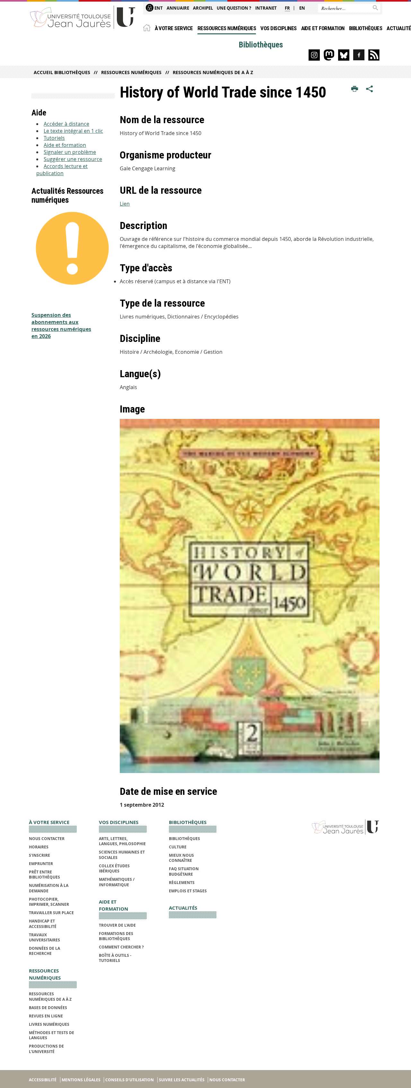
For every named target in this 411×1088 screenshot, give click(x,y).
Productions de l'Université (46, 1048)
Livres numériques (49, 1024)
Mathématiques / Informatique (117, 882)
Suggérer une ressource (73, 159)
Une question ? (234, 8)
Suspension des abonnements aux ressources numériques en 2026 (61, 325)
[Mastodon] (329, 55)
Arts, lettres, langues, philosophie (122, 841)
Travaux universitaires (44, 937)
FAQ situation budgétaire (184, 871)
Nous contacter (47, 838)
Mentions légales (81, 1080)
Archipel (203, 8)
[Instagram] (314, 55)
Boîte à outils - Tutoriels (115, 958)
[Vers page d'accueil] (83, 17)
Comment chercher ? (121, 947)
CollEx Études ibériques (114, 868)
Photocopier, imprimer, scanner (49, 902)
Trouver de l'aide (117, 925)
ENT (158, 8)
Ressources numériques (226, 28)
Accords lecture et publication (62, 170)
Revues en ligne (46, 1016)
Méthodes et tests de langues (51, 1035)
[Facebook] (358, 55)
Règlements (182, 882)
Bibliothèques (365, 28)
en (302, 8)
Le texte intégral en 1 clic (73, 130)
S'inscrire (39, 855)
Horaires (38, 847)
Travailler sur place (51, 912)
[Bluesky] (343, 55)
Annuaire (178, 8)
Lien (125, 203)
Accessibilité (43, 1080)
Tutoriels (54, 137)
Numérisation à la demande (48, 888)
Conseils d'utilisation (129, 1080)
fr (287, 8)
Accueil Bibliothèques (62, 72)
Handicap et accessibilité (43, 923)
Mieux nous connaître (181, 858)
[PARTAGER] (369, 89)
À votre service (174, 28)
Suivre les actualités (182, 1080)
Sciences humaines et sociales (122, 854)
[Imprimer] (354, 89)
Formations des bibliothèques (116, 936)
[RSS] (374, 55)
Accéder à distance (66, 123)
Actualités (183, 908)
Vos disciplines (278, 28)
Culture (178, 847)
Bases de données (48, 1007)
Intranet (266, 8)
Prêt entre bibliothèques (44, 874)
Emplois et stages (188, 891)
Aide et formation (323, 28)
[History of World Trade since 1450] (250, 596)
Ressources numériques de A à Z (213, 72)
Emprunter (41, 863)
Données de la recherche (44, 951)
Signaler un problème (70, 152)
